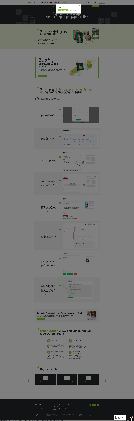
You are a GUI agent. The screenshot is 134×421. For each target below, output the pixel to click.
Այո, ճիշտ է (63, 10)
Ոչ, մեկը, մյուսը (73, 10)
